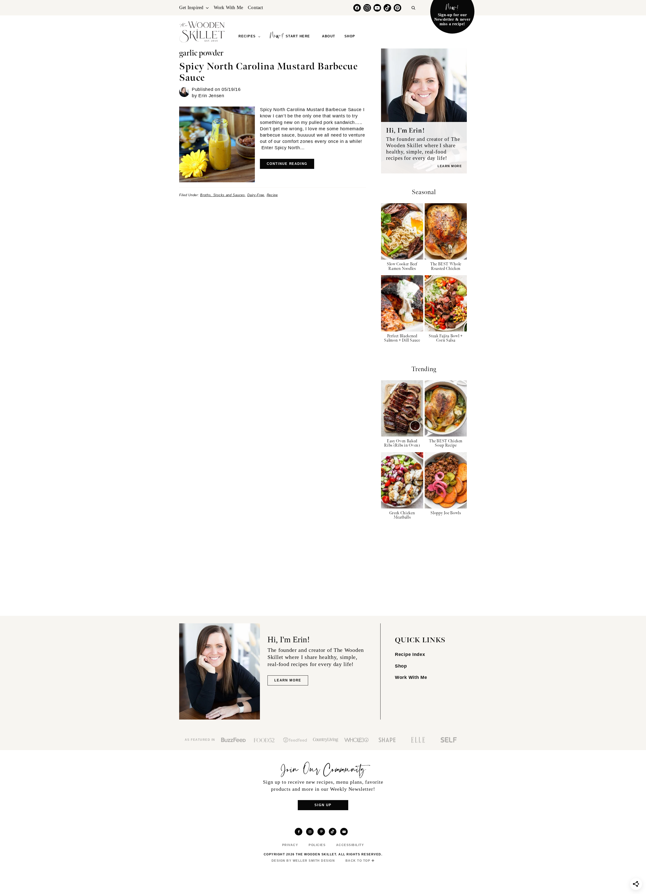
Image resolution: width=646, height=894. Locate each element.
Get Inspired (191, 7)
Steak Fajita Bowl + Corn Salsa (446, 338)
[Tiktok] (387, 8)
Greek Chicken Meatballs (402, 515)
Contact (255, 7)
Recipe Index (410, 654)
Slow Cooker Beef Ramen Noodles (402, 266)
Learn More (450, 166)
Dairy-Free (255, 195)
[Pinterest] (397, 8)
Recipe (272, 195)
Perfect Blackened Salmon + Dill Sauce (402, 338)
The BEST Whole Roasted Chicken (445, 266)
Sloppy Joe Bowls (445, 513)
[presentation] (402, 231)
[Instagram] (367, 8)
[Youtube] (377, 8)
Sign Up (323, 805)
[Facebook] (357, 8)
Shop (401, 666)
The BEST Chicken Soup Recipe (446, 443)
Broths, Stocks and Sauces (222, 195)
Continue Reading (287, 164)
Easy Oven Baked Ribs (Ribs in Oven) (402, 443)
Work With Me (228, 7)
